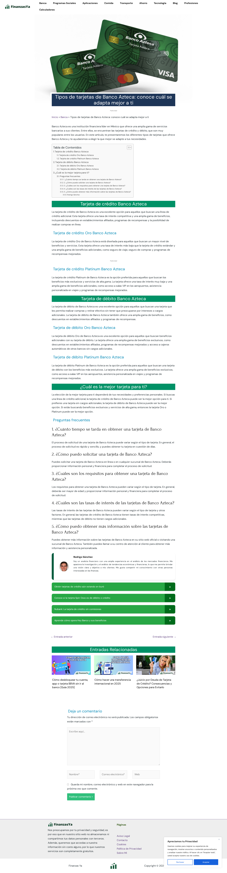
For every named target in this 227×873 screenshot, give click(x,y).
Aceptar (206, 862)
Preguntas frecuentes (70, 176)
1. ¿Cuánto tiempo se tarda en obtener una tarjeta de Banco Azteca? (93, 179)
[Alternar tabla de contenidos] (128, 147)
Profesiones (191, 3)
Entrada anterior (62, 636)
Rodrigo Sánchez (73, 195)
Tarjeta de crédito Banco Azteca (71, 151)
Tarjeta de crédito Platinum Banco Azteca (79, 158)
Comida (108, 3)
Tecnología (160, 3)
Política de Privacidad (129, 848)
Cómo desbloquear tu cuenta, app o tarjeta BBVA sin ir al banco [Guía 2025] (70, 683)
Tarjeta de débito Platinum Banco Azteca (79, 169)
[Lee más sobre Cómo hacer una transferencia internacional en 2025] (113, 665)
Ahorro (143, 3)
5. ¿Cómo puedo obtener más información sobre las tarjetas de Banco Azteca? (97, 192)
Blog (175, 3)
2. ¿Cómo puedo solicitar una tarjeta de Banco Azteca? (87, 182)
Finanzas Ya (75, 865)
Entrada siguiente (164, 636)
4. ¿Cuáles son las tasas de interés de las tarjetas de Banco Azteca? (93, 189)
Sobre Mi (122, 853)
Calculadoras (47, 9)
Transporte (126, 3)
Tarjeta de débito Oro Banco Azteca (76, 165)
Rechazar (180, 862)
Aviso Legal (123, 836)
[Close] (219, 839)
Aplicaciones (90, 3)
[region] (193, 852)
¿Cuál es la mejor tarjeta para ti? (72, 172)
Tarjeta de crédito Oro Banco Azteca (76, 155)
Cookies (121, 844)
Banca (43, 3)
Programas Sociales (64, 3)
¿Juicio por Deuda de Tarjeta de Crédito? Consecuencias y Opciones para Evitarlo (154, 683)
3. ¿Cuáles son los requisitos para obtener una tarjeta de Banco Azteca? (94, 185)
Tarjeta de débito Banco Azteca (71, 162)
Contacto (122, 840)
